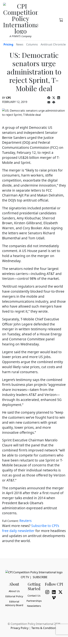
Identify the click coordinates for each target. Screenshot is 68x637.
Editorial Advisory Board (14, 603)
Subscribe (40, 577)
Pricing (8, 44)
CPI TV (25, 577)
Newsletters (34, 605)
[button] (61, 20)
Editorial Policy (14, 596)
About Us (14, 591)
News (19, 44)
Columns (32, 44)
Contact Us (34, 595)
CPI (8, 98)
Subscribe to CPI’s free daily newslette (30, 528)
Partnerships (34, 600)
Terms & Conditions (44, 628)
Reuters (25, 520)
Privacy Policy (19, 628)
